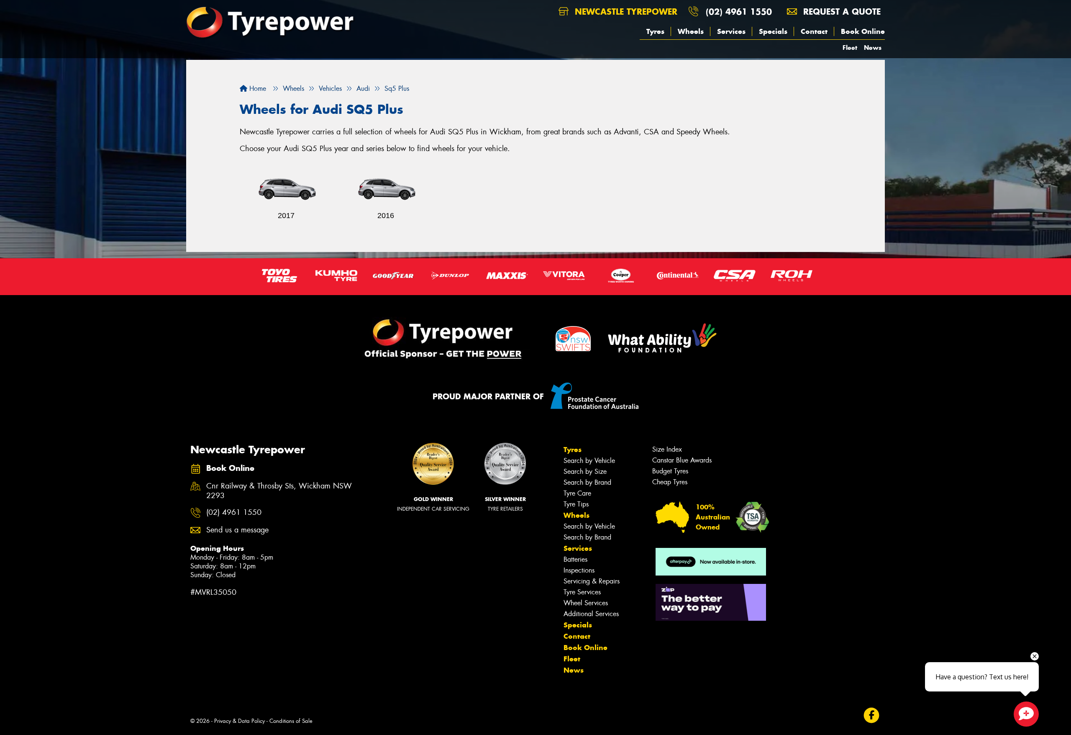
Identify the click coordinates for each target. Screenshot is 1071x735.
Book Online (863, 31)
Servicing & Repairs (592, 581)
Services (731, 31)
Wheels (691, 31)
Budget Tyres (670, 471)
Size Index (667, 449)
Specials (773, 31)
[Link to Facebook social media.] (871, 715)
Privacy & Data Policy (239, 721)
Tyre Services (582, 592)
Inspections (579, 570)
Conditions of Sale (291, 721)
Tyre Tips (576, 504)
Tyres (655, 31)
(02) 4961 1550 (739, 11)
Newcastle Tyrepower (624, 11)
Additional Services (591, 613)
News (872, 47)
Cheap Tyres (669, 482)
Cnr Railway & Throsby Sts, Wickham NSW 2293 (279, 491)
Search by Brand (587, 482)
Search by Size (585, 471)
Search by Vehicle (589, 460)
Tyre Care (577, 493)
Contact (814, 31)
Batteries (575, 559)
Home (256, 88)
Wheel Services (586, 603)
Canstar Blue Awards (682, 460)
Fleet (850, 47)
